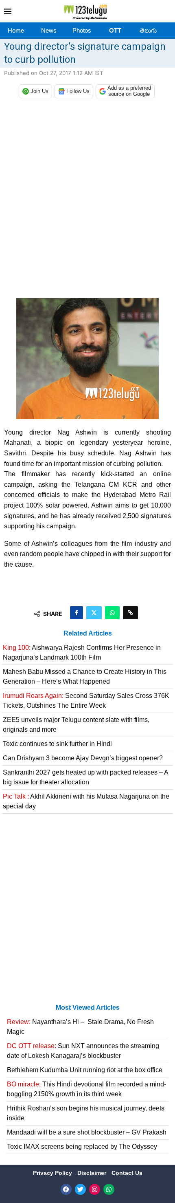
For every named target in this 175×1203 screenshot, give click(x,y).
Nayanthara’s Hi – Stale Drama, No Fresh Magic (80, 1026)
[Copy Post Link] (130, 612)
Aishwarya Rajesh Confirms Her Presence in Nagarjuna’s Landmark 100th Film (82, 652)
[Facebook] (66, 1189)
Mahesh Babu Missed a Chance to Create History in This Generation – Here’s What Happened (84, 676)
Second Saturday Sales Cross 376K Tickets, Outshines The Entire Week (86, 700)
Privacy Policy (53, 1173)
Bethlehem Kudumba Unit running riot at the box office (84, 1069)
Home (16, 30)
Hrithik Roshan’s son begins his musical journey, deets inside (85, 1113)
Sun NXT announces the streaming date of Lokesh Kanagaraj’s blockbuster (83, 1050)
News (49, 30)
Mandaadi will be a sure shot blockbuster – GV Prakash (86, 1132)
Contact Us (127, 1173)
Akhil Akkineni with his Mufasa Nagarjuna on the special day (86, 801)
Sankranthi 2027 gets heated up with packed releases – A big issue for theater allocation (85, 777)
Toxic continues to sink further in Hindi (57, 743)
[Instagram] (94, 1189)
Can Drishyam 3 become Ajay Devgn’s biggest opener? (83, 758)
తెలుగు (148, 30)
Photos (81, 30)
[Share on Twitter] (94, 612)
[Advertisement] (87, 200)
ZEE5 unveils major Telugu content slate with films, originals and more (76, 724)
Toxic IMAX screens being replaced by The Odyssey (82, 1146)
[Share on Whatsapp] (112, 612)
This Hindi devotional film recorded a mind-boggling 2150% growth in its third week (86, 1089)
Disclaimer (92, 1173)
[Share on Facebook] (76, 612)
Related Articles (87, 633)
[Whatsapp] (108, 1189)
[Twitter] (80, 1189)
